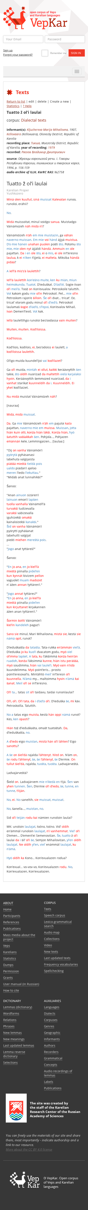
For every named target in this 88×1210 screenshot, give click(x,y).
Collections (52, 939)
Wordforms (11, 1013)
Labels (48, 1082)
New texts (51, 952)
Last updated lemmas (18, 1045)
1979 (51, 147)
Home (7, 909)
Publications (12, 928)
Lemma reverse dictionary (14, 1054)
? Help (27, 106)
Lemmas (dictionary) (17, 1007)
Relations (9, 1020)
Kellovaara (14, 134)
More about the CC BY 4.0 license (29, 1149)
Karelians (10, 952)
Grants (8, 978)
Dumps (8, 965)
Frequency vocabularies (61, 964)
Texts (47, 909)
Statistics (13, 106)
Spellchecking (54, 971)
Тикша (35, 143)
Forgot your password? (18, 55)
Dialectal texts (33, 120)
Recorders (51, 1052)
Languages (51, 1007)
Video (48, 945)
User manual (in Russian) (21, 984)
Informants (52, 1039)
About (8, 903)
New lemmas (12, 1033)
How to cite (11, 990)
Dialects (49, 1013)
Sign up (8, 50)
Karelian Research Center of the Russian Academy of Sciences (55, 1111)
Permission (11, 971)
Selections (10, 1062)
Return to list (16, 101)
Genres (49, 1026)
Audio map (52, 932)
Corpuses (50, 1020)
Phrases (9, 1026)
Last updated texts (57, 958)
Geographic (52, 1033)
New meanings (14, 1039)
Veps (6, 946)
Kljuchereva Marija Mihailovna (47, 130)
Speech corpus (54, 915)
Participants (11, 916)
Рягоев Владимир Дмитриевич (43, 152)
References (11, 922)
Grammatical (53, 1058)
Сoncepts (50, 1065)
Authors (49, 1045)
